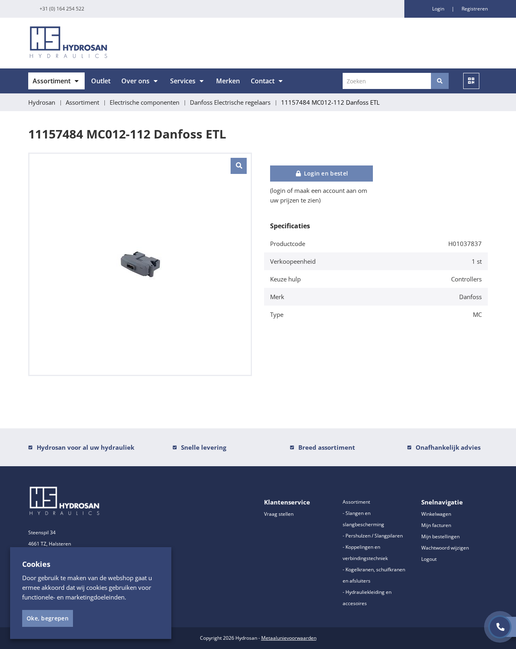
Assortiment (52, 80)
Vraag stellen (278, 514)
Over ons (135, 80)
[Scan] (471, 81)
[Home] (140, 43)
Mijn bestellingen (440, 536)
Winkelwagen (436, 514)
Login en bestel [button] (325, 173)
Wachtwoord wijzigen (445, 547)
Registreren (475, 8)
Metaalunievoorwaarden (288, 638)
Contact (263, 80)
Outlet (100, 80)
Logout (429, 559)
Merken (228, 80)
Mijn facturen (436, 525)
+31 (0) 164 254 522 (62, 8)
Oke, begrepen (48, 618)
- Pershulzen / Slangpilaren (373, 535)
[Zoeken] (440, 81)
